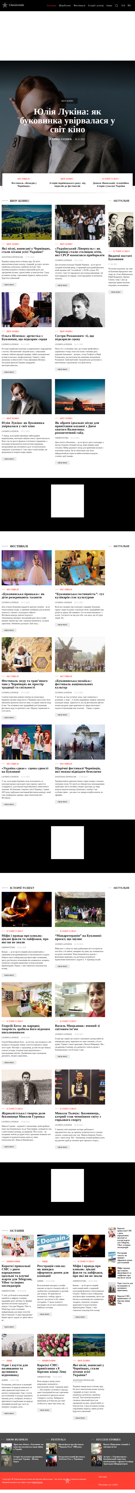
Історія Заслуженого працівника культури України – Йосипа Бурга (28, 1459)
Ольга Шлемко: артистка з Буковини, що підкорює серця (24, 337)
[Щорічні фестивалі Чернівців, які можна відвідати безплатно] (80, 742)
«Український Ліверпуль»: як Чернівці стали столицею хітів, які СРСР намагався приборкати (80, 252)
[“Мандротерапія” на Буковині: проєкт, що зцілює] (80, 909)
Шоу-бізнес (67, 101)
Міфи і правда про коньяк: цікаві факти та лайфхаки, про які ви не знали (25, 939)
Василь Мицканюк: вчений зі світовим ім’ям (77, 1027)
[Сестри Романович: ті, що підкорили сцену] (80, 309)
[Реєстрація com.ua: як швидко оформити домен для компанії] (53, 1246)
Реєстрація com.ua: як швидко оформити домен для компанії (52, 1271)
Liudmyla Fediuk (61, 139)
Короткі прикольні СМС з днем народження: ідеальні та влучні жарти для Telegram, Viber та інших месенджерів (17, 1275)
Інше (45, 1262)
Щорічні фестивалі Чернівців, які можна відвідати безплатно (78, 769)
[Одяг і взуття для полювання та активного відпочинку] (18, 1345)
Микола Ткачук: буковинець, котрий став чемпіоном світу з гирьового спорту (78, 1116)
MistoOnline (37, 1482)
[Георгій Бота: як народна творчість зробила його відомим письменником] (27, 999)
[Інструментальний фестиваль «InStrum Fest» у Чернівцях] (51, 1461)
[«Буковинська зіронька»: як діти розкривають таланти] (27, 567)
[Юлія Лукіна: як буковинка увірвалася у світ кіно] (27, 396)
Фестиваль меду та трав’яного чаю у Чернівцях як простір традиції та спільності (25, 684)
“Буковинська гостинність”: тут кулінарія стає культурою (79, 595)
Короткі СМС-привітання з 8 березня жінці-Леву (51, 1368)
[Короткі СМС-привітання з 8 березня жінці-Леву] (53, 1345)
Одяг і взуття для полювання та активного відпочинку (15, 1370)
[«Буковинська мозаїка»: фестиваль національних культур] (80, 654)
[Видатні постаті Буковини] (120, 229)
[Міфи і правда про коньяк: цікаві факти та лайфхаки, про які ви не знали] (27, 909)
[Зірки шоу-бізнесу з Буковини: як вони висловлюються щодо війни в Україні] (6, 1448)
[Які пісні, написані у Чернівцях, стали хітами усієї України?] (27, 222)
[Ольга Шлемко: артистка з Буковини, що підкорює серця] (27, 309)
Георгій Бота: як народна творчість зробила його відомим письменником (26, 1029)
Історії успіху (110, 179)
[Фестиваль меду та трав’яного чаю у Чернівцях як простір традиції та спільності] (27, 654)
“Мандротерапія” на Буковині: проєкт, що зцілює (78, 937)
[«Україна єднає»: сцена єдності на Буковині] (27, 742)
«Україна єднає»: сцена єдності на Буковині (25, 769)
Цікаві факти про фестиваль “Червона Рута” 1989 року (71, 1445)
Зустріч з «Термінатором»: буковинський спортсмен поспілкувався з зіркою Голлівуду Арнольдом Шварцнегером (118, 1460)
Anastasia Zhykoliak (12, 257)
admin (40, 1281)
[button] (117, 5)
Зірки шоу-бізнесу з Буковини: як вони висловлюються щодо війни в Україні (28, 1446)
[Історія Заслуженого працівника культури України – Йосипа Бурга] (6, 1461)
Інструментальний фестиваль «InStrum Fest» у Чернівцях (71, 1458)
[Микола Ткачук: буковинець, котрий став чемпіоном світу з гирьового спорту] (80, 1087)
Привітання (13, 1262)
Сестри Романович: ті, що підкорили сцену (74, 337)
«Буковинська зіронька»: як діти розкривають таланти (23, 595)
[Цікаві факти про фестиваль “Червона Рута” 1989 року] (51, 1448)
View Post (9, 285)
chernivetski (61, 438)
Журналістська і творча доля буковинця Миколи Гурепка (23, 1114)
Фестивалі (23, 179)
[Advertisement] (67, 36)
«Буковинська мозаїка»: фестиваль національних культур (74, 684)
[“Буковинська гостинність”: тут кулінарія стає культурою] (80, 567)
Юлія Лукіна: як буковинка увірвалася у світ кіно (67, 120)
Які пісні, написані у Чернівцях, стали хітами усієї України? (26, 250)
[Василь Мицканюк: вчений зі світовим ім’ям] (80, 999)
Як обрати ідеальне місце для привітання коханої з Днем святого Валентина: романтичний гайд (77, 427)
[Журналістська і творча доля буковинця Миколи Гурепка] (27, 1087)
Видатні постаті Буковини (120, 257)
